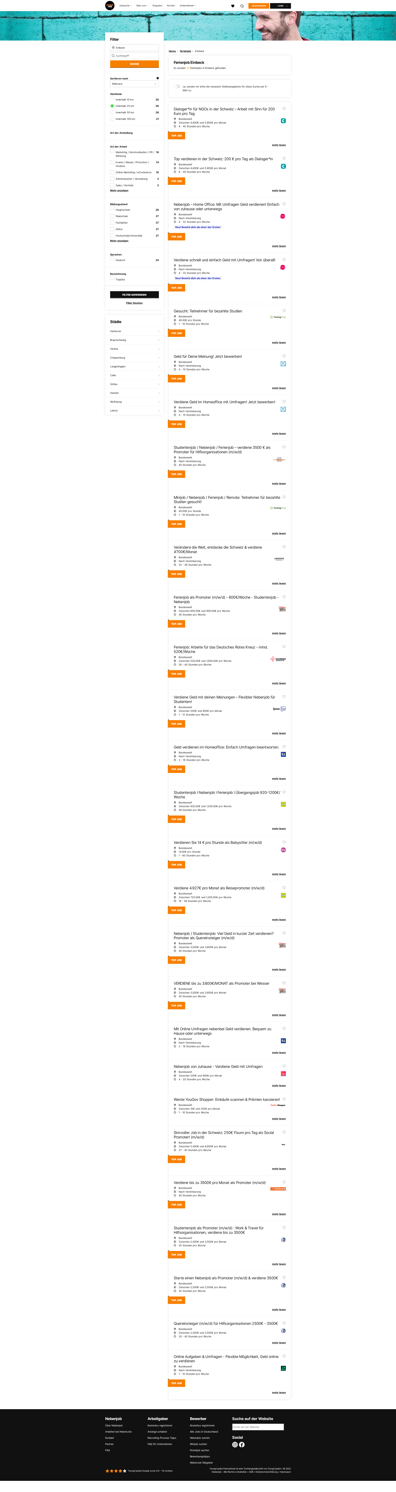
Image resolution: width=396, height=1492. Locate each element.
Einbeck (199, 51)
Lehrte (114, 410)
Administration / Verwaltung (132, 178)
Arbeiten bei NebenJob (118, 1431)
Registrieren (259, 6)
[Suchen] (242, 5)
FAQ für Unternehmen (160, 1444)
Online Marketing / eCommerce (133, 172)
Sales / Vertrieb (124, 185)
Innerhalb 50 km (125, 112)
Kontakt (171, 5)
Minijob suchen (198, 1444)
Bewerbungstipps (200, 1456)
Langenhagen (117, 366)
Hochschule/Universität (129, 235)
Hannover (115, 331)
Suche (134, 63)
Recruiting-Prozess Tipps (162, 1437)
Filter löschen (134, 302)
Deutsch (120, 260)
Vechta (114, 348)
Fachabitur (122, 222)
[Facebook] (242, 1444)
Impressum (285, 1471)
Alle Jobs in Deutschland (204, 1431)
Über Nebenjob (114, 1425)
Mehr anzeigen (119, 190)
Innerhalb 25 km (125, 105)
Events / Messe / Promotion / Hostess (132, 164)
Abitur (119, 229)
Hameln (114, 392)
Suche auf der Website (252, 1419)
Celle (113, 375)
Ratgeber (157, 5)
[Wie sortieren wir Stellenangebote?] (157, 78)
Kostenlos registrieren (160, 1425)
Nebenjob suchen (200, 1437)
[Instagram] (235, 1444)
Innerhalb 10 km (125, 99)
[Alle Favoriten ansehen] (233, 5)
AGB (251, 1471)
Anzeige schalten (157, 1431)
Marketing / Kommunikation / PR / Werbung (135, 154)
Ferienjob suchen (199, 1450)
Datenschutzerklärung (267, 1471)
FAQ (107, 1450)
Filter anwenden (134, 294)
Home (172, 51)
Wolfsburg (116, 401)
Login (280, 6)
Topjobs (120, 279)
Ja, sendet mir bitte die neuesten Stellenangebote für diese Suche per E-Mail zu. (225, 88)
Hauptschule (123, 209)
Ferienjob (185, 51)
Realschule (122, 216)
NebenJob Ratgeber (201, 1462)
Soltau (113, 384)
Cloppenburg (117, 357)
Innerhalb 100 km (125, 118)
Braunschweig (118, 339)
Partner (109, 1444)
